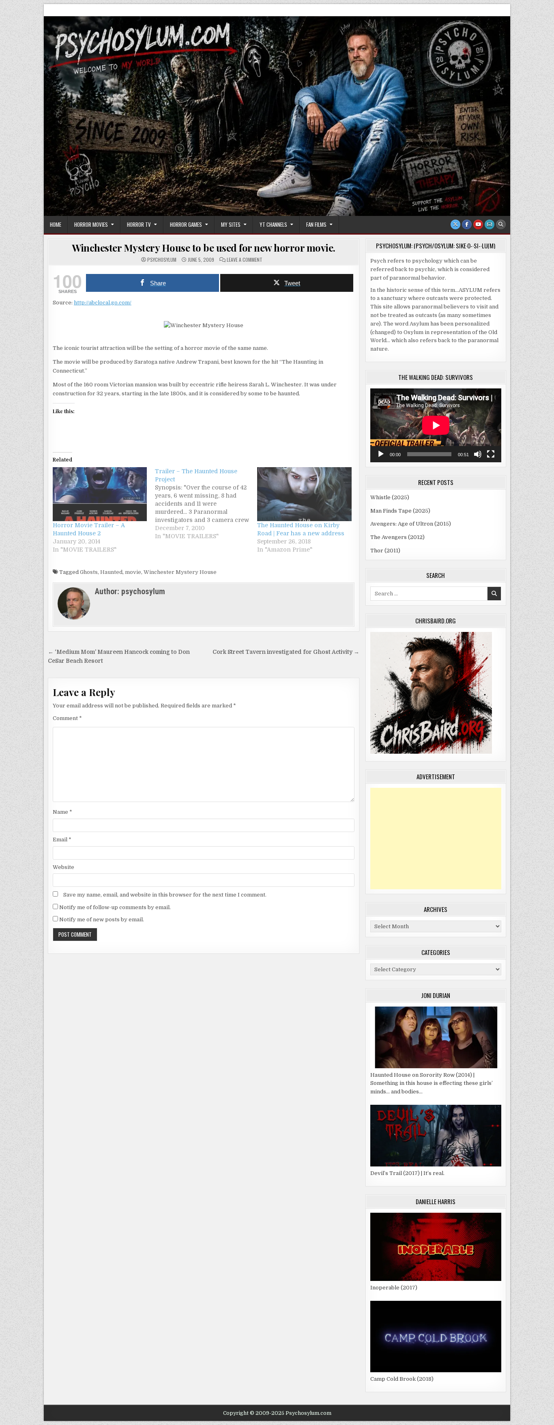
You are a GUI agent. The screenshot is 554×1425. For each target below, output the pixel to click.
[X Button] (455, 224)
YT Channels (273, 224)
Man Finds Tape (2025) (400, 511)
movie (133, 572)
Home (55, 224)
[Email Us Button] (489, 224)
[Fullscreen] (491, 454)
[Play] (381, 454)
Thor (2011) (385, 551)
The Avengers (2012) (397, 537)
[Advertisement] (435, 838)
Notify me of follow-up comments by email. (115, 907)
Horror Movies (91, 224)
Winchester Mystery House (180, 572)
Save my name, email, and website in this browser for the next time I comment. (164, 895)
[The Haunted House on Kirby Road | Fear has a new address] (304, 494)
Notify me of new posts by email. (101, 919)
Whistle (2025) (389, 497)
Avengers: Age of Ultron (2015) (410, 524)
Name (62, 812)
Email (62, 839)
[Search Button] (501, 224)
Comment (67, 718)
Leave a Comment (244, 259)
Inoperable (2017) (393, 1288)
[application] (435, 425)
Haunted (111, 572)
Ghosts (89, 572)
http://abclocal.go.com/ (102, 303)
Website (63, 867)
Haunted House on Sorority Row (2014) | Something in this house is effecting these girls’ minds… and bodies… (431, 1083)
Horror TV (139, 224)
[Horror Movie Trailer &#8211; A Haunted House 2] (100, 494)
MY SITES (230, 224)
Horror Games (186, 224)
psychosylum (161, 259)
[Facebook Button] (467, 224)
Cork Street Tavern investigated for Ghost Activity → (286, 652)
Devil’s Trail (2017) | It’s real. (407, 1173)
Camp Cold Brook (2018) (402, 1379)
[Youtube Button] (478, 224)
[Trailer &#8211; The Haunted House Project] (206, 503)
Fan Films (316, 224)
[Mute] (478, 454)
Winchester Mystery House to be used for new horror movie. (203, 247)
